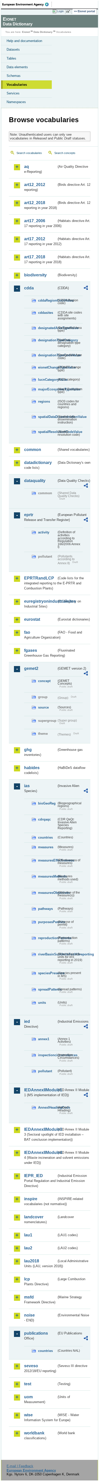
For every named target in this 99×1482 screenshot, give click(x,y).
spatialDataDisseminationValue (47, 417)
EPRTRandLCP (39, 578)
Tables (11, 58)
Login (60, 11)
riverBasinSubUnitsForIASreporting (47, 954)
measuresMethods (47, 876)
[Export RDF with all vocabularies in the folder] (86, 288)
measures (45, 847)
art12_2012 (34, 184)
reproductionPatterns (47, 938)
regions (44, 401)
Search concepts (64, 152)
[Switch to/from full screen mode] (69, 11)
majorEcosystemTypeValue (47, 389)
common (32, 449)
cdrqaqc (44, 819)
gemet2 (31, 668)
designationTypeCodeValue (47, 355)
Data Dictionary (43, 32)
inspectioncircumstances (47, 1055)
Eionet (26, 32)
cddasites (45, 313)
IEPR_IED (33, 1176)
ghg (28, 749)
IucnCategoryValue (47, 380)
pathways (45, 909)
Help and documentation (24, 41)
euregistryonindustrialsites (40, 601)
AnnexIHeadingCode (47, 1107)
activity (43, 532)
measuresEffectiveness (47, 860)
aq (26, 166)
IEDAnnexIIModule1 (40, 1090)
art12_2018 (34, 203)
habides (32, 768)
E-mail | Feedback (20, 1466)
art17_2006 (34, 221)
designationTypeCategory (47, 340)
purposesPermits (47, 922)
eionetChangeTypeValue (47, 367)
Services (13, 93)
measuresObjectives (47, 893)
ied (27, 1021)
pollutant (45, 1071)
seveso (31, 1366)
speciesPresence (47, 973)
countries (45, 837)
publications (36, 1333)
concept (44, 681)
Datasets (13, 49)
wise (28, 1415)
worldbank (34, 1433)
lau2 (28, 1248)
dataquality (34, 480)
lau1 (28, 1235)
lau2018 (31, 1261)
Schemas (14, 76)
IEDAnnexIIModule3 (40, 1129)
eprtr (28, 515)
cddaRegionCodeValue (47, 300)
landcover (33, 1217)
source (43, 707)
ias (27, 786)
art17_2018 (34, 257)
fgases (30, 650)
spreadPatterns (47, 989)
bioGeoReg (47, 803)
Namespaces (16, 102)
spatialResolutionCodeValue (47, 432)
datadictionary (38, 462)
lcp (27, 1279)
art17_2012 (34, 239)
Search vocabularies (29, 152)
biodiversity (35, 275)
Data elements (17, 67)
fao (27, 632)
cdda (29, 288)
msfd (29, 1297)
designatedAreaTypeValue (47, 328)
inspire (30, 1199)
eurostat (32, 619)
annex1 (43, 1039)
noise (29, 1315)
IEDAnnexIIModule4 (40, 1152)
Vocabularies (17, 85)
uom (28, 1397)
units (42, 1003)
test (27, 1384)
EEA (27, 4)
